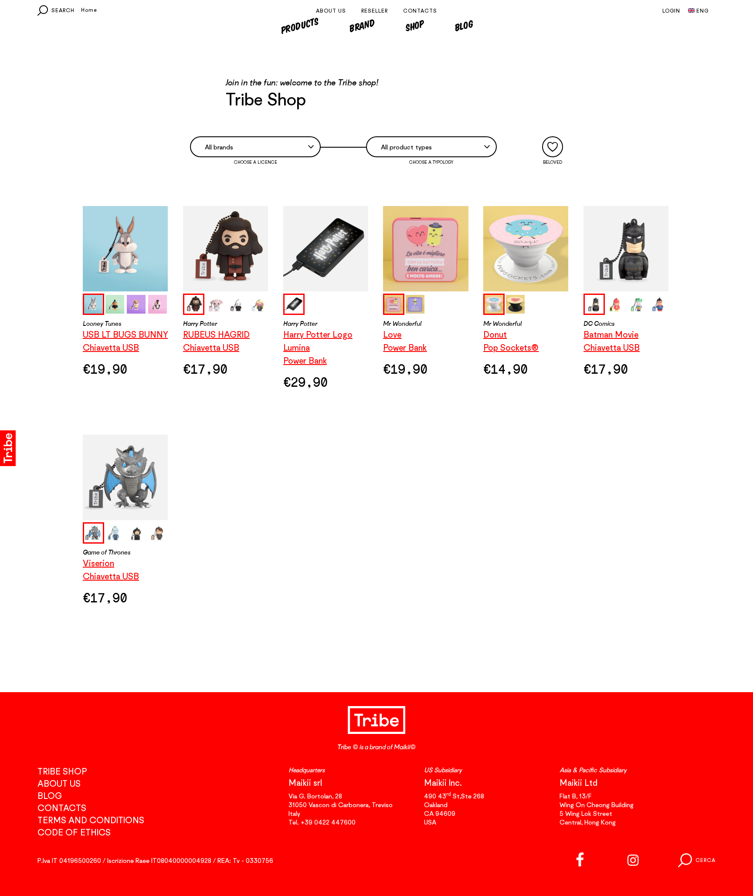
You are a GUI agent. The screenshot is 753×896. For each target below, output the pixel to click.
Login (671, 10)
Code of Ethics (74, 832)
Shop (414, 25)
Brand (362, 25)
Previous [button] (183, 304)
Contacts (420, 10)
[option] (125, 248)
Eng (702, 10)
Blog (464, 25)
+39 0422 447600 (328, 822)
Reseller (374, 10)
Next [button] (268, 304)
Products (299, 25)
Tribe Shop (62, 771)
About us (331, 10)
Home (89, 10)
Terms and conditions (90, 820)
